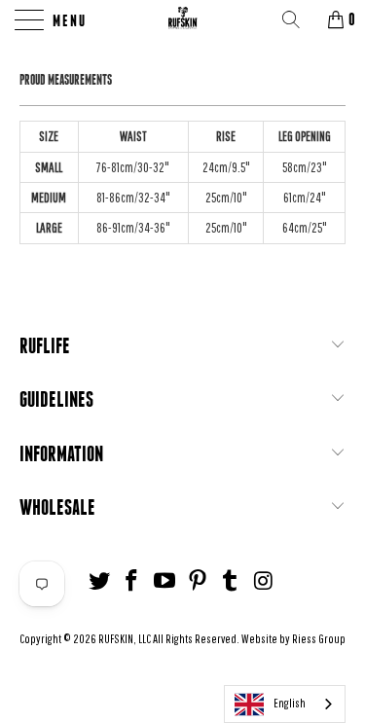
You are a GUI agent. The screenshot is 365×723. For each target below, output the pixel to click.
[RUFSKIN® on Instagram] (263, 581)
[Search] (297, 19)
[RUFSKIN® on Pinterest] (198, 581)
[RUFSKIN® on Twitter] (99, 581)
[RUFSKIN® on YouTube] (165, 581)
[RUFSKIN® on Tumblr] (230, 581)
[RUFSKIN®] (182, 19)
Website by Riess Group (293, 639)
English (290, 703)
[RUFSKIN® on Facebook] (132, 581)
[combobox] (285, 704)
